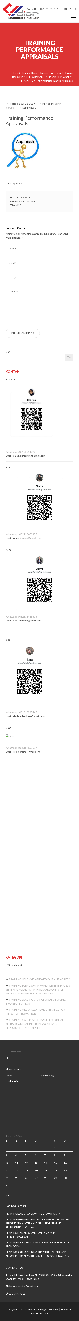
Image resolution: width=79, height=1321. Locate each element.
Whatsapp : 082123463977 (21, 534)
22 (55, 1170)
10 (7, 1162)
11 (16, 1162)
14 (45, 1162)
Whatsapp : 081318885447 (21, 712)
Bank (10, 1075)
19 (26, 1170)
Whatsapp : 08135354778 (20, 451)
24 (7, 1177)
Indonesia (12, 1081)
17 (7, 1170)
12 (26, 1162)
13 (36, 1162)
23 (65, 1170)
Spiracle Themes (39, 1313)
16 (65, 1162)
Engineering (47, 1075)
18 (16, 1170)
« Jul (8, 1194)
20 (36, 1170)
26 (26, 1177)
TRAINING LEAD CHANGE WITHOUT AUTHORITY (39, 979)
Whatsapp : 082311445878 (21, 616)
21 (45, 1170)
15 (55, 1162)
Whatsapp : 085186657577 (21, 747)
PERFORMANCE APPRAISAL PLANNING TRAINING (22, 201)
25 (16, 1177)
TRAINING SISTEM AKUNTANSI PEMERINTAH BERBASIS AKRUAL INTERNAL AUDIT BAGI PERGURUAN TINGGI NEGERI (35, 1023)
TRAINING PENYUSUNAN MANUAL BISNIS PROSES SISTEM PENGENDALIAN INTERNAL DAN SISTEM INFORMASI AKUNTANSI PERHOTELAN (38, 989)
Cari (8, 351)
